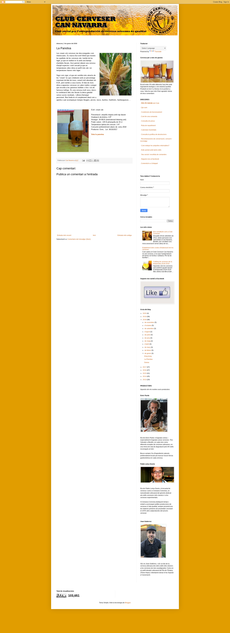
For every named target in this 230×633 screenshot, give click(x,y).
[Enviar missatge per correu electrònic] (83, 160)
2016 (145, 370)
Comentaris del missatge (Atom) (79, 239)
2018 (145, 320)
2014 (145, 376)
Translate (158, 52)
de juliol (148, 335)
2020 (145, 313)
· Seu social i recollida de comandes (153, 154)
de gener (148, 353)
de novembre (150, 322)
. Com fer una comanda (148, 116)
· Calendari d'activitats (148, 130)
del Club (150, 103)
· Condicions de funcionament (151, 112)
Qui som (143, 107)
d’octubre (148, 325)
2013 (145, 380)
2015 (145, 373)
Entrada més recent (64, 235)
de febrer (148, 350)
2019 (145, 316)
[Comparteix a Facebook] (95, 160)
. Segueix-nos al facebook (149, 159)
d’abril (147, 344)
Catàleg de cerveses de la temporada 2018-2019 (162, 262)
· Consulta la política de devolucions (153, 134)
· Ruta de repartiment (148, 125)
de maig (148, 341)
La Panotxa (148, 359)
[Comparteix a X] (92, 160)
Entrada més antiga (125, 235)
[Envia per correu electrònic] (87, 160)
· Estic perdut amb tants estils (150, 150)
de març (148, 347)
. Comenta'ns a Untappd (149, 163)
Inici (94, 235)
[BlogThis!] (90, 160)
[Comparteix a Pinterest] (97, 160)
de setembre (149, 328)
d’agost (147, 332)
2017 (145, 367)
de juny (147, 338)
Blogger (128, 603)
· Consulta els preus (147, 121)
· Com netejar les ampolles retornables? (154, 146)
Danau (146, 362)
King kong (148, 356)
